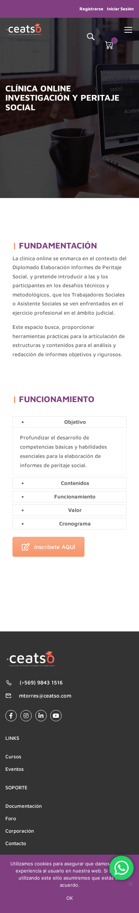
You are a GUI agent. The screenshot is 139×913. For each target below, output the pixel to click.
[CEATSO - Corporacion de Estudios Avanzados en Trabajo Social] (24, 29)
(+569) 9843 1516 (41, 682)
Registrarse (91, 8)
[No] (130, 883)
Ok (69, 898)
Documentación (23, 806)
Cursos (13, 756)
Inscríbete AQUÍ (54, 547)
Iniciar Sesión (120, 8)
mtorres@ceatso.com (45, 696)
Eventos (14, 769)
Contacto (15, 843)
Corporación (19, 831)
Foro (10, 818)
